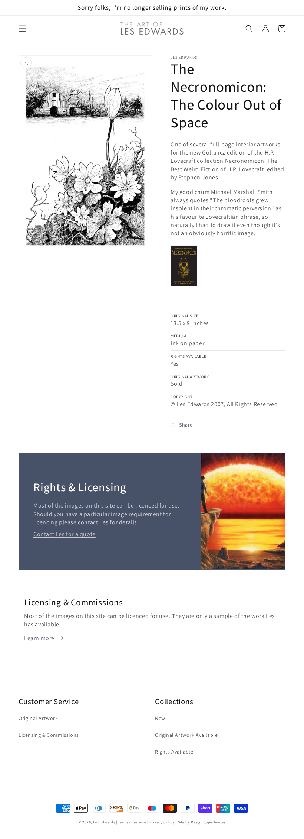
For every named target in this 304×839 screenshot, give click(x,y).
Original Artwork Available (186, 735)
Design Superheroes (208, 822)
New (160, 718)
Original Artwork (38, 718)
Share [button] (186, 424)
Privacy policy (162, 822)
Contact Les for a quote (64, 534)
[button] (22, 28)
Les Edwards (104, 822)
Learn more (39, 638)
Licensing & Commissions (49, 735)
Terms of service (132, 822)
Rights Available (174, 751)
